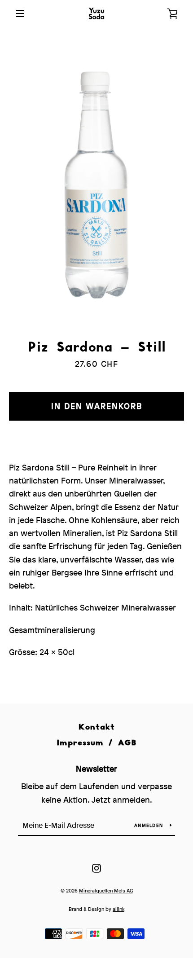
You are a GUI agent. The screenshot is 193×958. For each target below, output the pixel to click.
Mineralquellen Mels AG (106, 890)
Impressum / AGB (96, 742)
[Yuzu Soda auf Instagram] (96, 867)
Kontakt (97, 726)
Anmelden (148, 825)
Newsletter (96, 768)
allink (118, 908)
